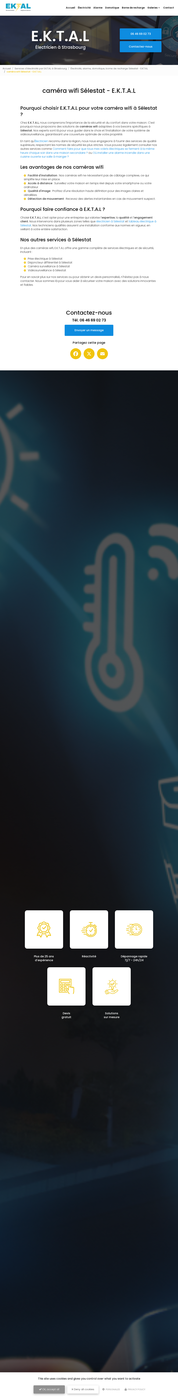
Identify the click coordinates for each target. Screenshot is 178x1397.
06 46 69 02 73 (141, 34)
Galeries (152, 7)
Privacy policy (136, 1389)
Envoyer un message (89, 330)
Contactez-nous (140, 47)
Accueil (70, 7)
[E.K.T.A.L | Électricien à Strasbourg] (18, 5)
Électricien (41, 141)
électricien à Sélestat (110, 221)
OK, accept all (50, 1389)
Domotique (112, 7)
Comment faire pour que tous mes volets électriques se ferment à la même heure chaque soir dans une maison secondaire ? (87, 151)
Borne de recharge (133, 7)
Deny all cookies (83, 1389)
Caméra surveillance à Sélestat (49, 266)
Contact (168, 7)
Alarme (97, 7)
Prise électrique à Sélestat (45, 259)
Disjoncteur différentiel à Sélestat (50, 262)
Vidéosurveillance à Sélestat (47, 270)
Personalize (112, 1389)
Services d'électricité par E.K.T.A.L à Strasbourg (41, 68)
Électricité (84, 7)
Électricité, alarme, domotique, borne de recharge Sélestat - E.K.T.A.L (109, 68)
